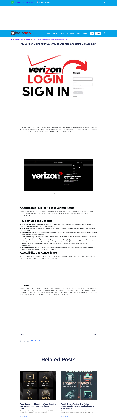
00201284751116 (19, 2)
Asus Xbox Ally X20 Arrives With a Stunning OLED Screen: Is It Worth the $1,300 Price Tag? (38, 406)
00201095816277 (29, 2)
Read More (23, 416)
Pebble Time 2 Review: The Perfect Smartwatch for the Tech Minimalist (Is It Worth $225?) (77, 406)
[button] (102, 2)
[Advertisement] (58, 18)
